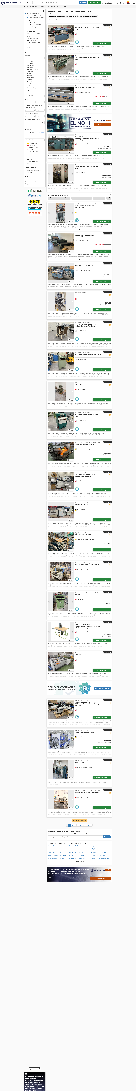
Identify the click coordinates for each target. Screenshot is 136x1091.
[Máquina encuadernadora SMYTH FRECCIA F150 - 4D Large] (61, 94)
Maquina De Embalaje (54, 846)
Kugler (29, 90)
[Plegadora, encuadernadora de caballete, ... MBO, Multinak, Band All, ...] (61, 541)
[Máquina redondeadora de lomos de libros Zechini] (61, 601)
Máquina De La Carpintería (77, 855)
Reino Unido (33, 147)
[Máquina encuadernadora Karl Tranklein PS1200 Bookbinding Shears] (61, 64)
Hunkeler (30, 77)
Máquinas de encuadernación (37, 18)
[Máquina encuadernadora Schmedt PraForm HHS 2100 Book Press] (61, 421)
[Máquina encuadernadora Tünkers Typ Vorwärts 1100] (61, 243)
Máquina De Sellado (97, 849)
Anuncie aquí (35, 1069)
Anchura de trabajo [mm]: (31, 113)
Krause (30, 71)
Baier (29, 84)
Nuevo (29, 159)
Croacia (32, 149)
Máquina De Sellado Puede (99, 852)
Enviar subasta (102, 125)
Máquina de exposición (33, 161)
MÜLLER (30, 67)
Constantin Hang (32, 88)
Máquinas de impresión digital (35, 25)
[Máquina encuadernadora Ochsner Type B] (61, 769)
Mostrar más (80, 861)
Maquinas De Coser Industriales (57, 849)
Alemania (33, 143)
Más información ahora (102, 688)
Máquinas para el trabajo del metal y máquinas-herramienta (35, 35)
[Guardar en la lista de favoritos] (110, 28)
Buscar (84, 2)
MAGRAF (30, 73)
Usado (29, 163)
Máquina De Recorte (97, 846)
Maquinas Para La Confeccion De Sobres (60, 859)
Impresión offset (34, 28)
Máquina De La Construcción (77, 859)
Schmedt (30, 65)
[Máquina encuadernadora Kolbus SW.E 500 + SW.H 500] (61, 739)
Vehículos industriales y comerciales (33, 39)
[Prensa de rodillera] (61, 301)
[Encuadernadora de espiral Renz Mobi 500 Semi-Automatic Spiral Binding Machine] (61, 481)
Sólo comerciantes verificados (34, 183)
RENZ (29, 79)
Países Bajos (33, 151)
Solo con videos (32, 181)
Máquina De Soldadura (98, 855)
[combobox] (35, 139)
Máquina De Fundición (76, 852)
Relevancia (103, 12)
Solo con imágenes (33, 179)
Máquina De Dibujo (75, 846)
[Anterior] (49, 35)
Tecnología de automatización (35, 46)
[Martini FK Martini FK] (61, 391)
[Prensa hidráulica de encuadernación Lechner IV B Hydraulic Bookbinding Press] (61, 34)
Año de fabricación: (30, 107)
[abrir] (79, 51)
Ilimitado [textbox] (29, 140)
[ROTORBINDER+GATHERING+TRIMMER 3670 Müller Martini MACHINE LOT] (61, 451)
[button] (133, 2)
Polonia (32, 145)
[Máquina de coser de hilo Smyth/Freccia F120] (61, 511)
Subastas (30, 172)
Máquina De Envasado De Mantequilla (80, 849)
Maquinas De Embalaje (54, 852)
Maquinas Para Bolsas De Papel (57, 855)
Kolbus (30, 61)
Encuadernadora (99, 198)
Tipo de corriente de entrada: (32, 119)
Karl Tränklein (31, 63)
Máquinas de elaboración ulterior (35, 21)
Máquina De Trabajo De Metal (100, 859)
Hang (29, 75)
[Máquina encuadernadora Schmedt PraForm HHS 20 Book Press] (61, 361)
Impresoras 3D (34, 30)
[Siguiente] (72, 35)
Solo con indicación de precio (34, 105)
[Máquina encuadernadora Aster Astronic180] (61, 661)
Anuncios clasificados (34, 170)
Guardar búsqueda (80, 820)
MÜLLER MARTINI (32, 69)
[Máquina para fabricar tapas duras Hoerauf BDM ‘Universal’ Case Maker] (61, 571)
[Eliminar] (77, 17)
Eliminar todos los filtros (56, 20)
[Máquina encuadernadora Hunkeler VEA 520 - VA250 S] (61, 273)
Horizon (29, 81)
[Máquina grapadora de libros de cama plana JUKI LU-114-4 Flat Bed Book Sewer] (61, 799)
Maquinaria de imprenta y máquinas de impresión (35, 14)
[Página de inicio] (24, 6)
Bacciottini (30, 86)
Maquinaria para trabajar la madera (34, 43)
